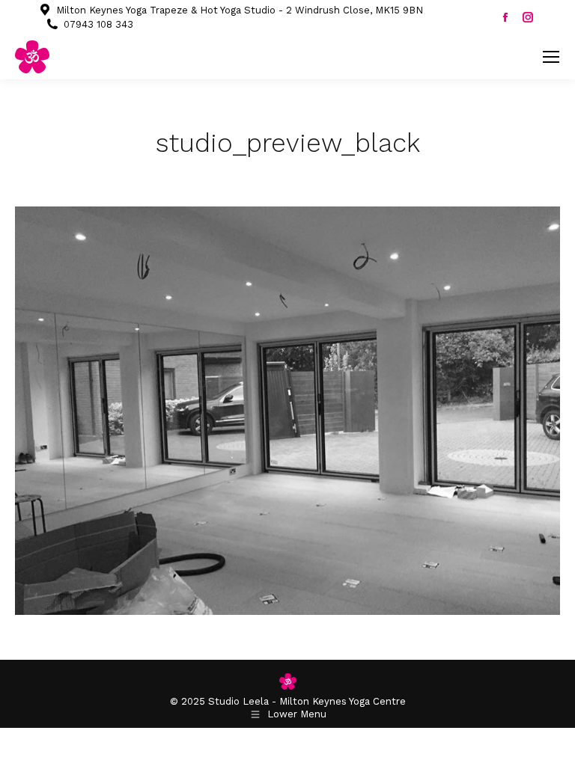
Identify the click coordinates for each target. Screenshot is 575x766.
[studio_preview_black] (287, 410)
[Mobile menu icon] (551, 57)
